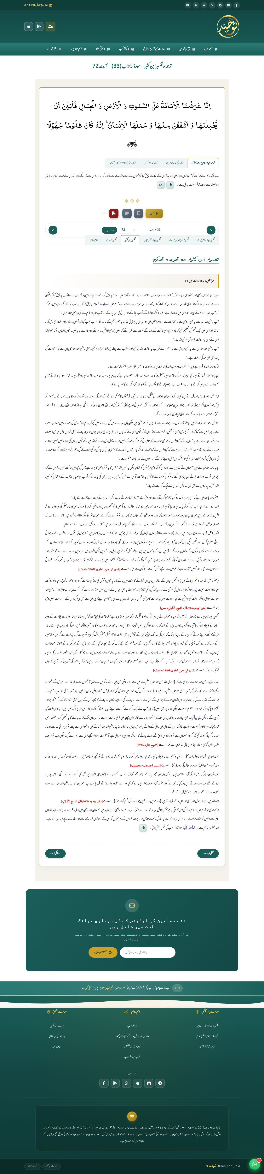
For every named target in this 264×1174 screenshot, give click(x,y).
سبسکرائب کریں (100, 952)
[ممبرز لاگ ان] (50, 26)
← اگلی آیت (55, 853)
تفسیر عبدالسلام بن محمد (206, 240)
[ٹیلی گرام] (220, 5)
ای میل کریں (89, 988)
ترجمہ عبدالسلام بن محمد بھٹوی (203, 163)
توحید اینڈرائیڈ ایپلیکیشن (132, 1046)
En (160, 185)
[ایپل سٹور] (137, 1083)
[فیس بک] (236, 5)
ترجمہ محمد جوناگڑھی (151, 163)
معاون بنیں (56, 1046)
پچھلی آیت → (208, 853)
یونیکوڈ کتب (124, 49)
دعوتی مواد (100, 49)
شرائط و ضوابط (32, 1166)
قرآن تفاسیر (185, 49)
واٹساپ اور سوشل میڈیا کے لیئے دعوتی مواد (132, 1036)
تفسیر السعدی (111, 240)
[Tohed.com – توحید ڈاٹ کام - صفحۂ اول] (227, 26)
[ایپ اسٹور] (204, 5)
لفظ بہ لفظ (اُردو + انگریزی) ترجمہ (122, 163)
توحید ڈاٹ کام (211, 1166)
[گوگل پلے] (115, 1083)
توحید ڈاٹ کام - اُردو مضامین (207, 1026)
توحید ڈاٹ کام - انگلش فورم (207, 1036)
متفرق (54, 49)
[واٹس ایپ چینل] (126, 1083)
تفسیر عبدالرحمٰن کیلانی (152, 240)
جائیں (109, 230)
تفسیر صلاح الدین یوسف (179, 240)
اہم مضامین (76, 49)
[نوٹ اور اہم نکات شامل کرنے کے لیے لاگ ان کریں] (127, 213)
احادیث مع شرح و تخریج (154, 49)
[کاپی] (143, 828)
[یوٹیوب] (188, 5)
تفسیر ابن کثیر (130, 240)
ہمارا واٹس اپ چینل (57, 1036)
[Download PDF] (113, 213)
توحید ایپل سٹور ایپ (132, 1057)
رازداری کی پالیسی (51, 1166)
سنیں (152, 213)
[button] (255, 1163)
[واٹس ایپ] (212, 5)
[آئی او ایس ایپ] (28, 26)
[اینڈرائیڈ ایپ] (39, 26)
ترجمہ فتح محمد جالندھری (174, 163)
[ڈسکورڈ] (228, 5)
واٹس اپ (110, 988)
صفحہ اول (208, 49)
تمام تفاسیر (93, 240)
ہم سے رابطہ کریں (57, 1026)
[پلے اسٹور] (196, 5)
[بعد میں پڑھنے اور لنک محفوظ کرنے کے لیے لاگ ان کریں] (138, 213)
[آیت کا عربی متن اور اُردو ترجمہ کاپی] (170, 185)
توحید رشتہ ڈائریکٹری (207, 1046)
